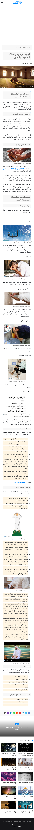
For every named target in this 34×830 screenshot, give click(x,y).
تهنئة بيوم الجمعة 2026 (27, 796)
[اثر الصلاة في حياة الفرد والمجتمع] (8, 790)
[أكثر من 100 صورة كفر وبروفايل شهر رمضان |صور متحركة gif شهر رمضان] (25, 805)
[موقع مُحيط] (17, 2)
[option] (17, 727)
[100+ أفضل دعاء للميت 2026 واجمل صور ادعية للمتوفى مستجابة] (25, 747)
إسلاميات (19, 47)
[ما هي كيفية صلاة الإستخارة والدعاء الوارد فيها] (8, 762)
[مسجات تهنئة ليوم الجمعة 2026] (8, 776)
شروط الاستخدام (10, 824)
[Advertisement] (17, 24)
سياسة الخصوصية (19, 824)
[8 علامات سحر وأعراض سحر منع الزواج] (8, 747)
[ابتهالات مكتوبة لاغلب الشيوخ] (25, 776)
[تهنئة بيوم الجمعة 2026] (25, 790)
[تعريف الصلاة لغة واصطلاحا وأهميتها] (25, 762)
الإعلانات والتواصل (17, 826)
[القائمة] (2, 2)
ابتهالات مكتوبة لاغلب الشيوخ (25, 782)
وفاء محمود (29, 63)
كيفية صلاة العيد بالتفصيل (19, 482)
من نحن (26, 824)
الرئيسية (26, 47)
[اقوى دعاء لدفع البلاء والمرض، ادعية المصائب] (8, 805)
